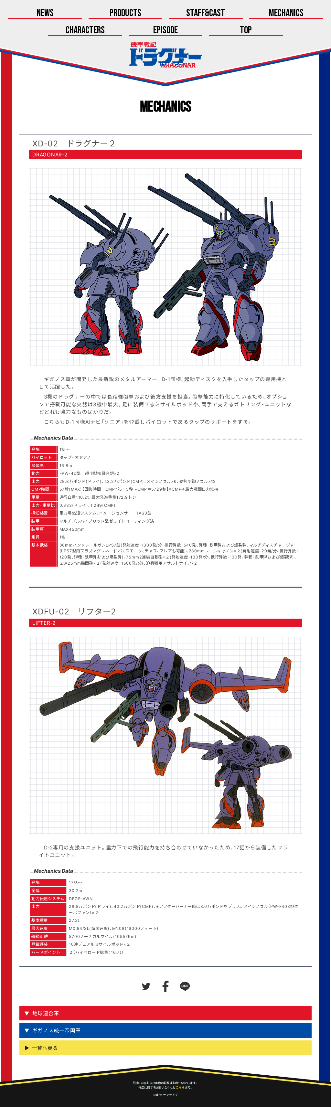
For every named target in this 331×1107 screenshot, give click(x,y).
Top (246, 30)
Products (125, 13)
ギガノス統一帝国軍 (56, 1030)
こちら (180, 1087)
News (45, 13)
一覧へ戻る (45, 1047)
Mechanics (286, 13)
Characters (85, 30)
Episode (165, 30)
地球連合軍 (45, 1013)
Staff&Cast (205, 13)
